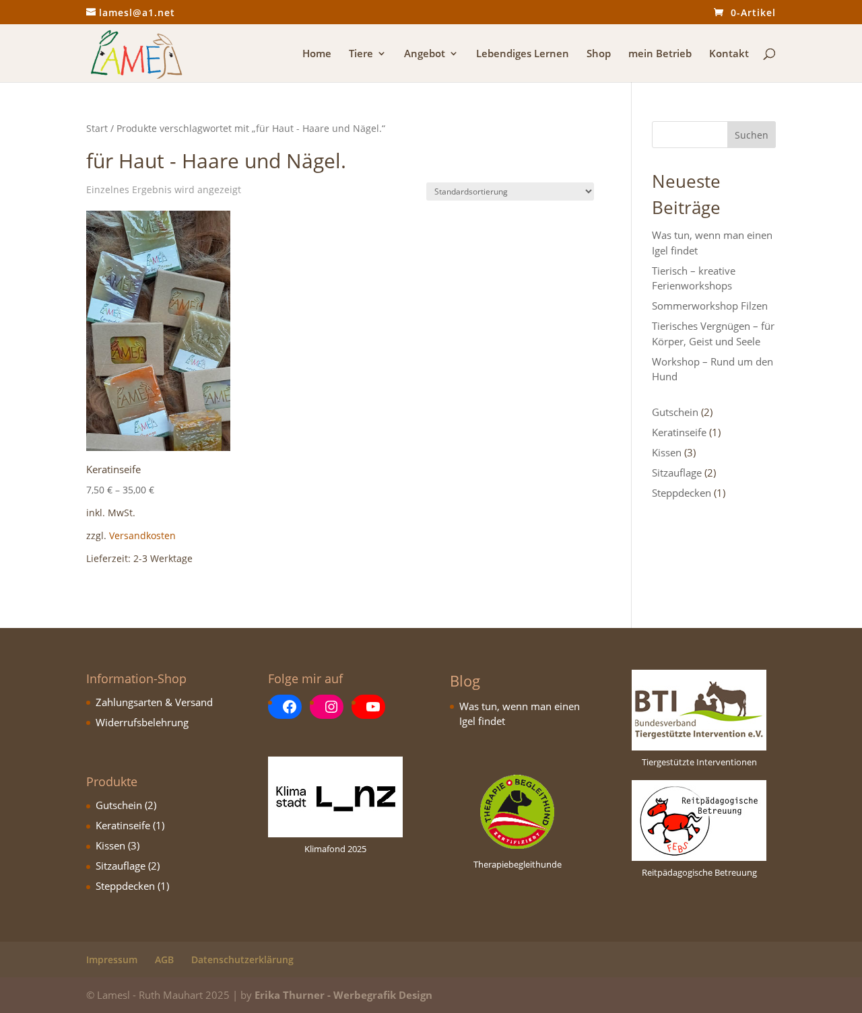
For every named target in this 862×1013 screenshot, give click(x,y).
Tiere (361, 54)
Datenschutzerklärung (242, 959)
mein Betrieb (660, 54)
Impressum (111, 959)
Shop (599, 54)
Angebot (424, 54)
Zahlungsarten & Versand (154, 702)
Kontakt (729, 54)
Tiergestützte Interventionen (699, 762)
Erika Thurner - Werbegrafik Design (343, 995)
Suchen (751, 135)
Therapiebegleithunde (517, 864)
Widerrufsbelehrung (142, 722)
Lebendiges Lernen (522, 54)
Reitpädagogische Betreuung (699, 872)
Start (97, 128)
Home (316, 54)
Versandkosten (142, 536)
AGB (164, 959)
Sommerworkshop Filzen (710, 305)
